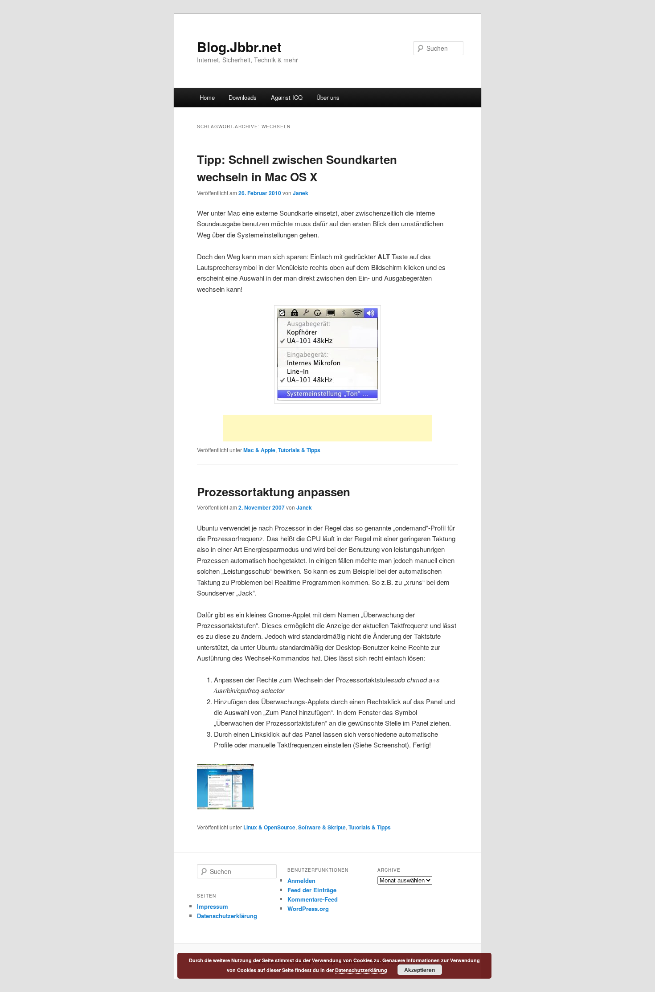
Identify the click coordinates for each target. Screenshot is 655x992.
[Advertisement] (327, 428)
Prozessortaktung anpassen (273, 491)
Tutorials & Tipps (299, 450)
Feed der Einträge (311, 890)
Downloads (243, 97)
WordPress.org (308, 908)
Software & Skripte (322, 827)
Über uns (328, 97)
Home (207, 97)
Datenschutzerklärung (227, 915)
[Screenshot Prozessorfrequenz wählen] (225, 806)
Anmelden (301, 880)
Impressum (212, 906)
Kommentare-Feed (312, 899)
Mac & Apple (259, 450)
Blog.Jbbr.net (239, 46)
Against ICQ (287, 97)
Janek (300, 193)
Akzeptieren (419, 970)
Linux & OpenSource (269, 827)
